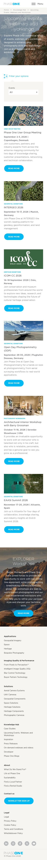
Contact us (9, 794)
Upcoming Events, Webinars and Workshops (18, 734)
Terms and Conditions (13, 829)
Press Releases (11, 744)
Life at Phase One (12, 773)
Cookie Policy (10, 825)
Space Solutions (11, 703)
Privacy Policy (10, 821)
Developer (8, 752)
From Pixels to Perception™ (16, 665)
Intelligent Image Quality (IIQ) (17, 669)
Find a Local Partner (13, 782)
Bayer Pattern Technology (15, 677)
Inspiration (8, 739)
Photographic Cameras (14, 715)
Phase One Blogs (11, 756)
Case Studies (10, 729)
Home (6, 10)
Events (12, 88)
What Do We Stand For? (15, 769)
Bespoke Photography (14, 653)
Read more (14, 168)
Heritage (8, 649)
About (7, 765)
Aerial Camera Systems (14, 691)
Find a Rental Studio (13, 786)
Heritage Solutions (12, 707)
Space (7, 645)
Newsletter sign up (19, 801)
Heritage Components (14, 711)
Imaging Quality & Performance (19, 661)
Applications (10, 636)
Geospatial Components (14, 699)
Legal (6, 813)
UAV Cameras (10, 695)
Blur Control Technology (14, 673)
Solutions (8, 686)
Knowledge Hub (19, 10)
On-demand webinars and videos (18, 748)
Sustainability (10, 778)
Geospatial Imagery (12, 640)
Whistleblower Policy (13, 833)
